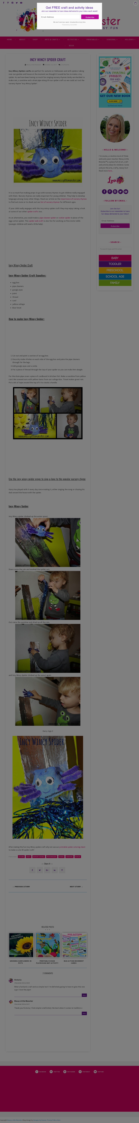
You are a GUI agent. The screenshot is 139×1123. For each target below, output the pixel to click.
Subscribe (90, 17)
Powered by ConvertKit (69, 25)
